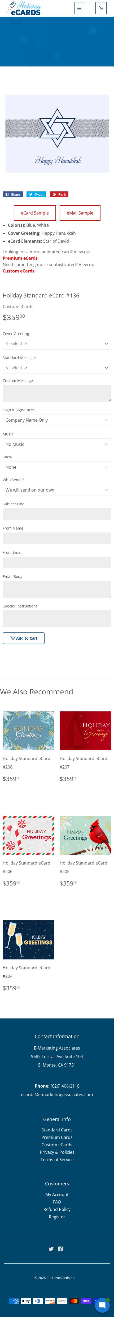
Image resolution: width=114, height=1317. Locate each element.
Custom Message (18, 380)
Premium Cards (57, 1137)
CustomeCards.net (61, 1277)
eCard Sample (35, 213)
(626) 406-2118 (65, 1086)
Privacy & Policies (57, 1152)
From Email (13, 552)
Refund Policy (57, 1209)
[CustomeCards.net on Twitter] (51, 1249)
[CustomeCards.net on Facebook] (60, 1249)
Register (57, 1217)
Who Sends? (13, 479)
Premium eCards (20, 258)
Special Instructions (20, 606)
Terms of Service (57, 1160)
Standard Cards (57, 1130)
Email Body (12, 576)
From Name (13, 528)
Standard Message (19, 357)
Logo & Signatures (19, 409)
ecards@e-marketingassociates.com (57, 1094)
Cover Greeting (16, 333)
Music (8, 434)
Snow (7, 456)
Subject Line (13, 503)
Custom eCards (18, 271)
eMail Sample (80, 213)
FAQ (57, 1202)
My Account (57, 1194)
